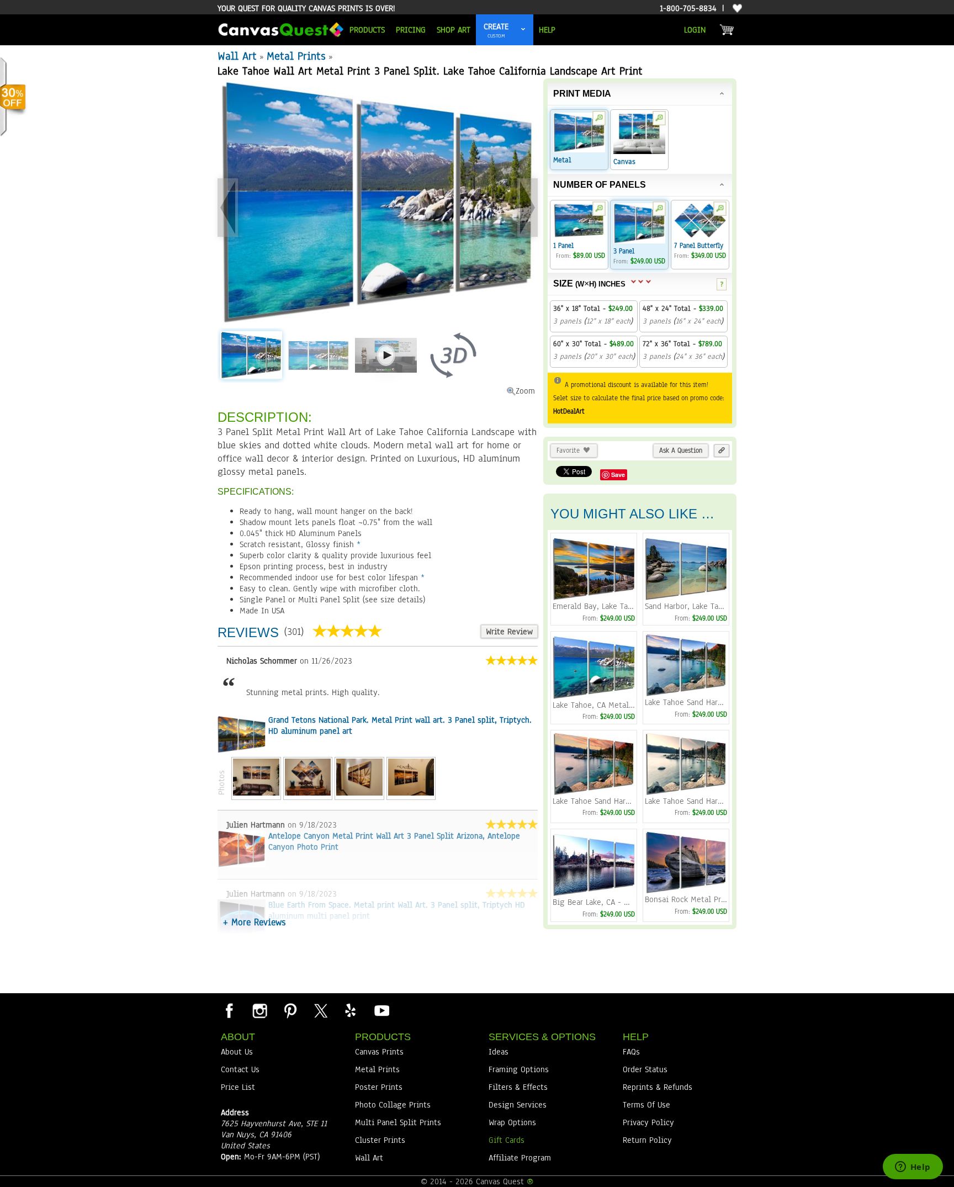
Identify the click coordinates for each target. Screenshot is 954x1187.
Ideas (498, 1051)
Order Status (645, 1069)
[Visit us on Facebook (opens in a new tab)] (229, 1010)
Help (547, 29)
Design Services (518, 1104)
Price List (238, 1087)
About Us (237, 1051)
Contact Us (240, 1069)
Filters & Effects (518, 1087)
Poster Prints (378, 1087)
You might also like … (632, 513)
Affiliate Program (520, 1157)
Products (367, 29)
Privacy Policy (648, 1122)
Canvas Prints (379, 1051)
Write (509, 631)
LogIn (695, 29)
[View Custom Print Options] (523, 29)
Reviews (248, 632)
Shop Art (453, 29)
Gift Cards (506, 1140)
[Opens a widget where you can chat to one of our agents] (912, 1167)
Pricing (411, 29)
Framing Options (519, 1069)
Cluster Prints (380, 1140)
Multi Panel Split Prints (398, 1122)
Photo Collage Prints (393, 1104)
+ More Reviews (254, 922)
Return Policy (647, 1140)
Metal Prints (296, 56)
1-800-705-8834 (688, 8)
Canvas (624, 162)
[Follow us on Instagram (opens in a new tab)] (259, 1010)
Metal (562, 160)
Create (496, 26)
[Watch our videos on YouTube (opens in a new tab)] (381, 1010)
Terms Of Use (646, 1104)
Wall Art (237, 56)
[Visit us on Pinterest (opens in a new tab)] (290, 1010)
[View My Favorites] (736, 8)
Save (618, 474)
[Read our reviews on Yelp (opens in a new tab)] (350, 1010)
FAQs (631, 1051)
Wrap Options (512, 1122)
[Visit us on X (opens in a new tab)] (320, 1010)
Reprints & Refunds (657, 1087)
